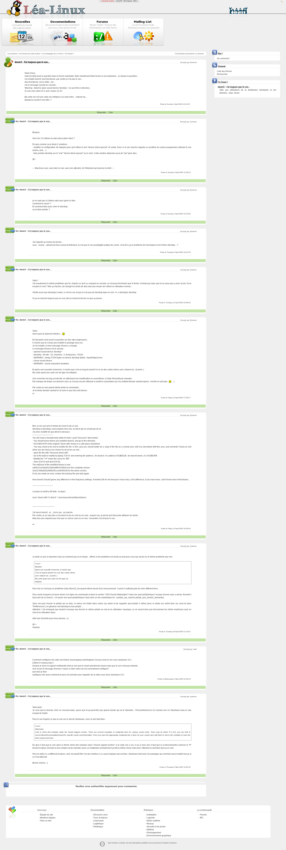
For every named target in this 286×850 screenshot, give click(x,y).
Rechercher (222, 74)
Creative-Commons (169, 843)
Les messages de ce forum (52, 54)
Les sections (12, 54)
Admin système (153, 821)
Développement (154, 832)
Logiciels (151, 818)
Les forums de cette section (29, 54)
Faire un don (45, 821)
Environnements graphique (159, 835)
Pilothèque (98, 826)
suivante (200, 54)
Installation (151, 815)
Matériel (150, 829)
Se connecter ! (223, 58)
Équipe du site (46, 815)
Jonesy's (193, 122)
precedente (190, 54)
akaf (195, 649)
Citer (111, 112)
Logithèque (98, 824)
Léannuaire (98, 821)
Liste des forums (224, 71)
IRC (201, 818)
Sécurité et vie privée (156, 826)
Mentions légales (47, 818)
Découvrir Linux (100, 815)
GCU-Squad (127, 1)
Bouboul (193, 320)
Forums (203, 815)
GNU (135, 1)
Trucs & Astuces (100, 818)
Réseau (150, 824)
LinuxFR (119, 1)
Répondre (101, 112)
